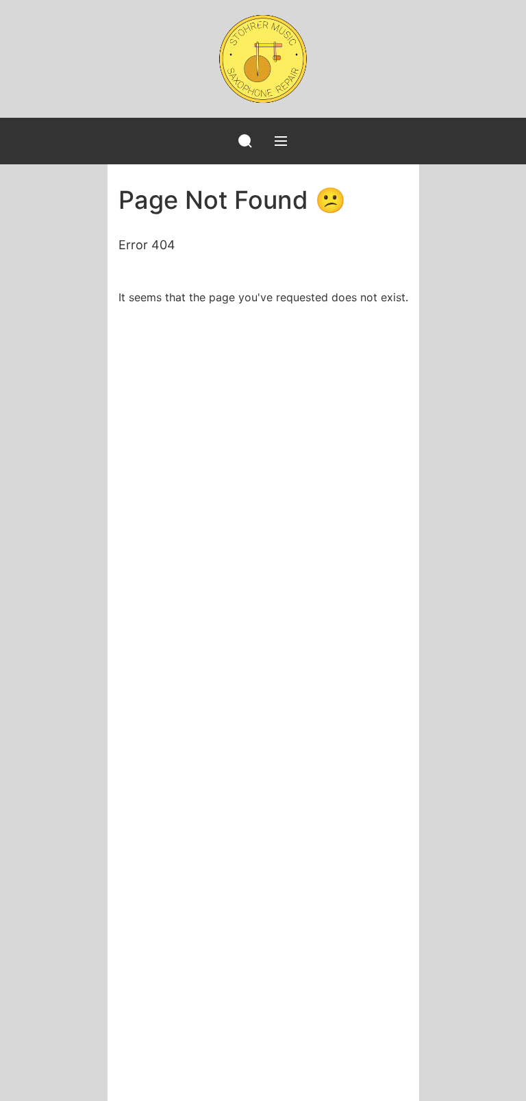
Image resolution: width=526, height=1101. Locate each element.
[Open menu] (281, 141)
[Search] (245, 141)
